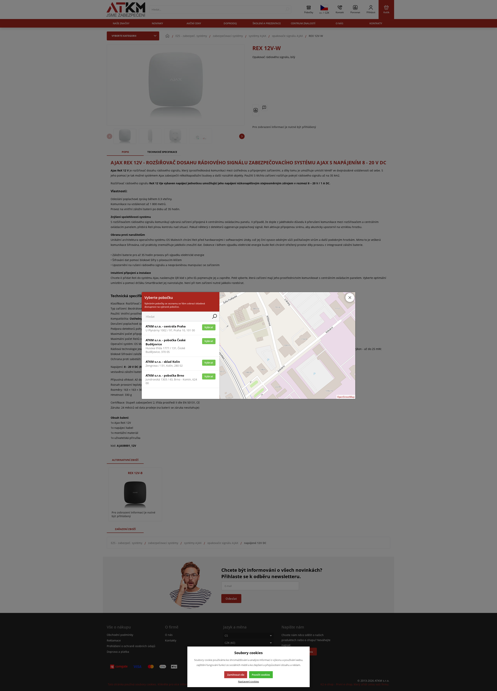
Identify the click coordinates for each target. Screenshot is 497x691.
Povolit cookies (261, 674)
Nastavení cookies (248, 681)
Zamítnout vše (235, 674)
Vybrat (208, 327)
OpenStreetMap (346, 397)
